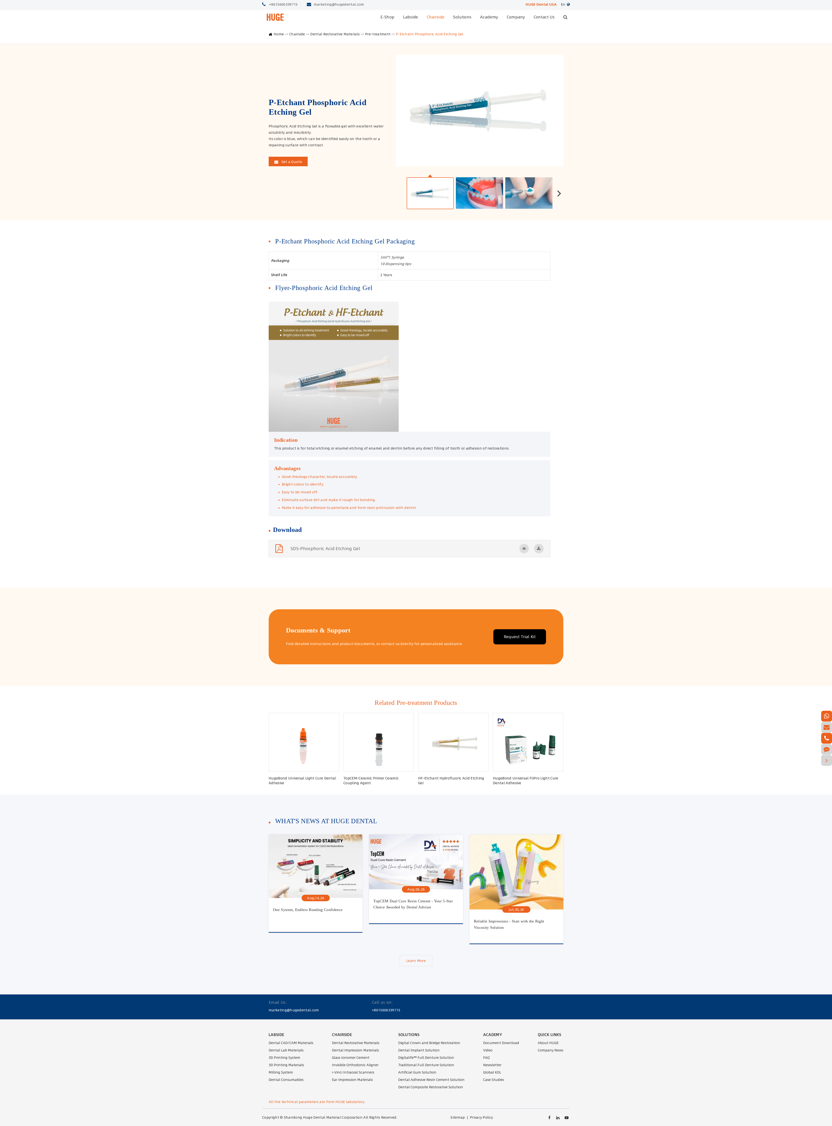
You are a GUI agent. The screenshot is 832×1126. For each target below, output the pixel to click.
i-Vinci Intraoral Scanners (353, 1072)
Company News (550, 1050)
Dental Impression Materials (355, 1050)
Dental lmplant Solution (419, 1050)
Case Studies (493, 1079)
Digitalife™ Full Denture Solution (426, 1057)
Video (487, 1050)
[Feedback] (826, 749)
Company (516, 17)
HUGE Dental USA (541, 4)
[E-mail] (826, 727)
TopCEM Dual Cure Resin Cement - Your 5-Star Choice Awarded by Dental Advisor (413, 904)
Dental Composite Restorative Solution (430, 1087)
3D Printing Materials (286, 1064)
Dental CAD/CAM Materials (291, 1042)
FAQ (486, 1057)
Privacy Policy (481, 1117)
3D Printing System (284, 1057)
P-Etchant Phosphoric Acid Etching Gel (429, 34)
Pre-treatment (377, 34)
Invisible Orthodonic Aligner (355, 1064)
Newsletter (492, 1064)
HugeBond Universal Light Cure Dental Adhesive (302, 780)
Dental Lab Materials (286, 1050)
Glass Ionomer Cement (350, 1057)
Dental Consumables (286, 1079)
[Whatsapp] (826, 716)
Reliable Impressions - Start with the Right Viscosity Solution (509, 924)
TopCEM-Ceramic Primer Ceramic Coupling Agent (371, 780)
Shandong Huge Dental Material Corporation (323, 1117)
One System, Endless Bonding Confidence (308, 910)
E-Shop (387, 17)
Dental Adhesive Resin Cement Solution (431, 1079)
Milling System (281, 1072)
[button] (559, 193)
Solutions (462, 17)
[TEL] (826, 738)
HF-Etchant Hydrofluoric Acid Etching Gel (451, 780)
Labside (410, 17)
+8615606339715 (283, 4)
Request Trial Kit (520, 636)
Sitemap (457, 1117)
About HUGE (548, 1042)
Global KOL (492, 1072)
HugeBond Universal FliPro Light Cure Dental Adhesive (525, 780)
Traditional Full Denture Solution (426, 1064)
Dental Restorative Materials (335, 34)
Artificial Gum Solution (417, 1072)
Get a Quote (291, 161)
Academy (489, 17)
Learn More (416, 960)
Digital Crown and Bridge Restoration (429, 1042)
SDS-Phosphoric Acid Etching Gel (325, 548)
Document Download (501, 1042)
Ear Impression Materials (352, 1079)
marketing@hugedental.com (339, 4)
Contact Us (544, 17)
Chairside (436, 17)
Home (279, 34)
